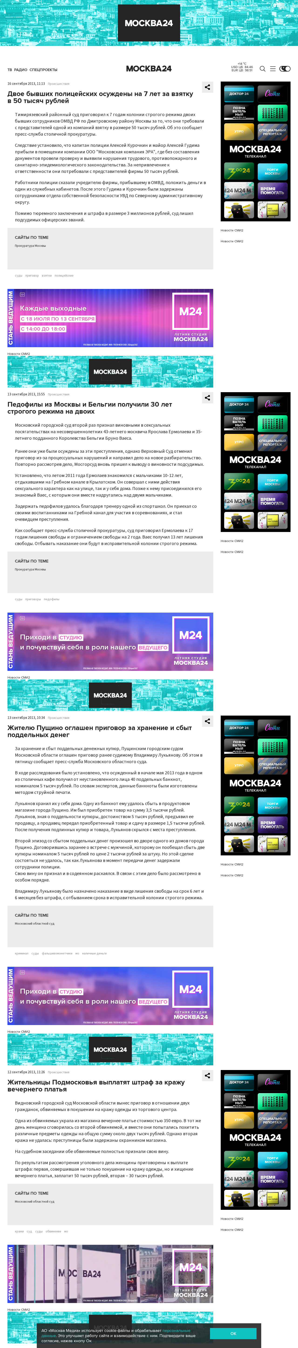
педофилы (51, 599)
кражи (19, 1231)
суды (18, 275)
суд (29, 1231)
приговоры (33, 599)
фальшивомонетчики (57, 953)
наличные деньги (94, 953)
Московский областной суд (34, 923)
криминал (21, 953)
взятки (47, 275)
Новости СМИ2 (18, 354)
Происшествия (58, 84)
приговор (32, 275)
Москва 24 (149, 68)
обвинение (53, 1231)
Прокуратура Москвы (30, 246)
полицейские (64, 275)
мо (77, 953)
